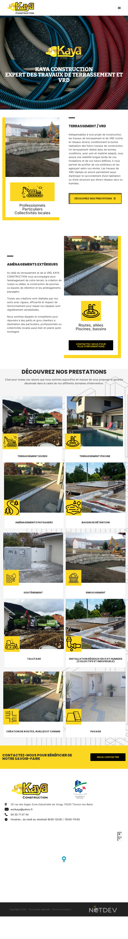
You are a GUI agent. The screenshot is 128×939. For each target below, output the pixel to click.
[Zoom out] (119, 838)
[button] (119, 7)
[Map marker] (64, 859)
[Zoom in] (119, 834)
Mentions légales (61, 909)
